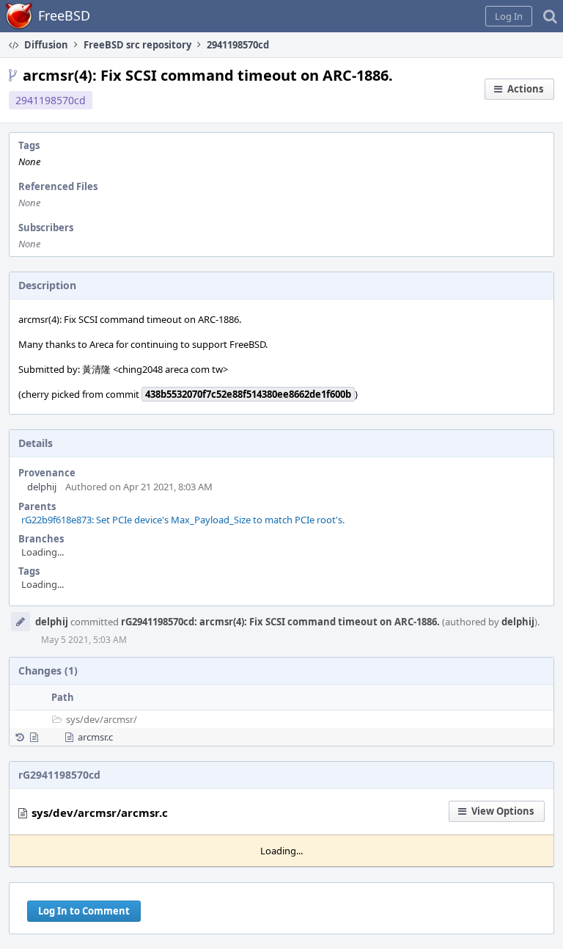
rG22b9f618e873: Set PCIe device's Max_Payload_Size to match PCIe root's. (183, 519)
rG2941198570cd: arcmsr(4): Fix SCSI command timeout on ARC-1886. (280, 621)
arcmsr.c (95, 736)
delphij (41, 486)
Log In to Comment (84, 910)
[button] (508, 16)
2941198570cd (50, 100)
